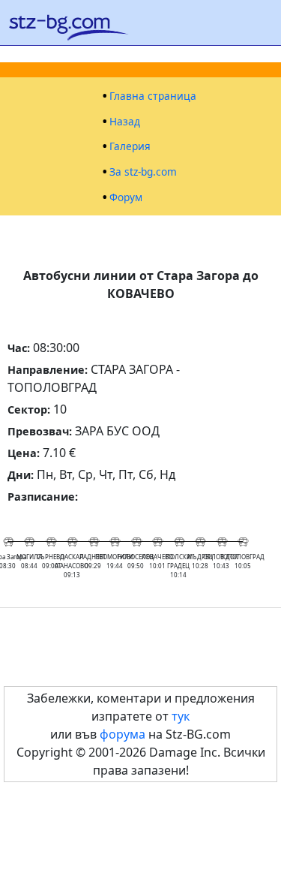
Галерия (130, 146)
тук (181, 716)
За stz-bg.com (143, 172)
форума (122, 734)
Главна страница (152, 96)
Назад (124, 121)
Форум (125, 197)
